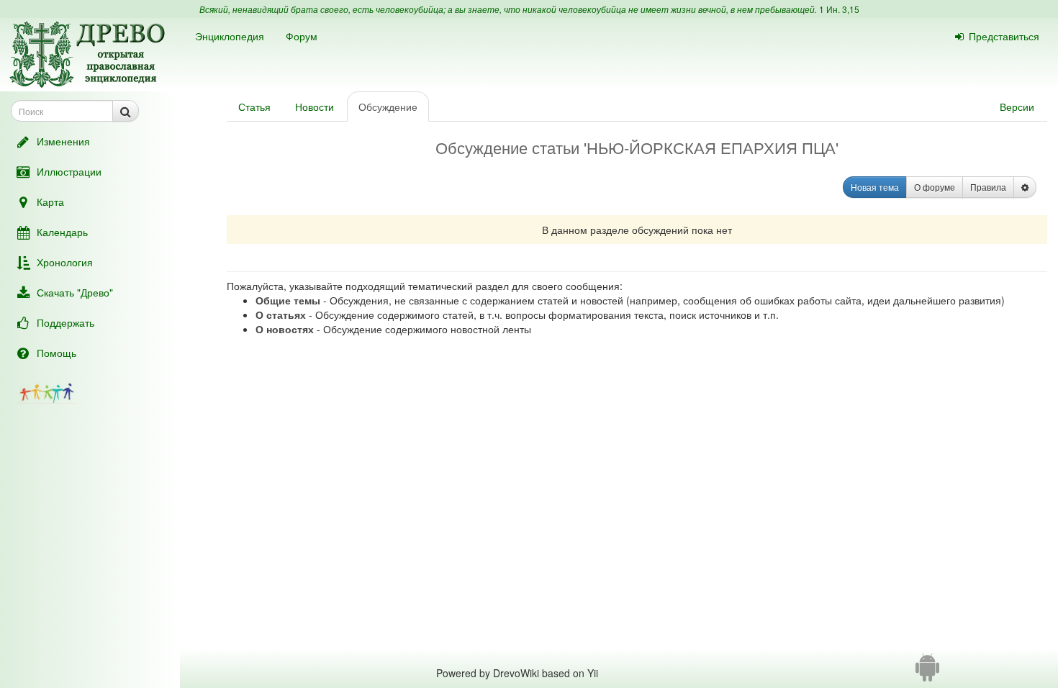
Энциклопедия (229, 36)
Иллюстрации (69, 171)
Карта (50, 201)
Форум (301, 36)
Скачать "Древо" (75, 292)
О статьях (281, 314)
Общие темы (288, 300)
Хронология (65, 262)
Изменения (63, 141)
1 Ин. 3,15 (839, 9)
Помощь (56, 352)
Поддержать (65, 322)
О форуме (934, 187)
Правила (988, 187)
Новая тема (875, 187)
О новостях (285, 329)
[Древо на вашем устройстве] (927, 673)
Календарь (62, 232)
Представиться (1004, 36)
